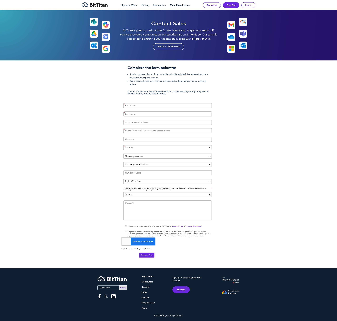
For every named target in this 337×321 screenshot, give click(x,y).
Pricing (145, 5)
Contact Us (212, 5)
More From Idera (179, 5)
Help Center (147, 276)
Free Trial (231, 5)
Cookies (145, 297)
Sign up (181, 289)
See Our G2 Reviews (168, 46)
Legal (144, 292)
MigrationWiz (128, 5)
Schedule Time (146, 255)
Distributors (147, 282)
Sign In (248, 5)
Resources (158, 5)
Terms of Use (177, 226)
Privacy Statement (193, 226)
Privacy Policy (148, 303)
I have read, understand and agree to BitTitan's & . (165, 226)
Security (145, 287)
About (144, 308)
